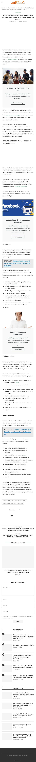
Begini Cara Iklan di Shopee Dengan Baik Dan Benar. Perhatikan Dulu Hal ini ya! (23, 636)
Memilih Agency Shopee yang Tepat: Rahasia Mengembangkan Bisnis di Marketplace (22, 735)
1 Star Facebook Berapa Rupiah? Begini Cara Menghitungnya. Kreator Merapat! (23, 657)
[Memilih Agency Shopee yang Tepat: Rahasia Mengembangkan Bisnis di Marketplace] (7, 736)
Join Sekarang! (18, 237)
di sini (15, 284)
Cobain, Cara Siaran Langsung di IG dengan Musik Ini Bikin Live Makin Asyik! (23, 705)
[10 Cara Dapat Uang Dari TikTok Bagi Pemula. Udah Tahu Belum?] (7, 668)
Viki (15, 21)
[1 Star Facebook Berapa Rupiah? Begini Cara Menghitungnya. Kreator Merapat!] (7, 657)
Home (3, 8)
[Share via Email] (27, 510)
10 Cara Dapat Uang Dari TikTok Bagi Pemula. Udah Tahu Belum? (23, 666)
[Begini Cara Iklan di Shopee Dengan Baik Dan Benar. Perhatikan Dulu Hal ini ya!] (7, 637)
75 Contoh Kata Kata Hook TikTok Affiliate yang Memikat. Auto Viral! (23, 676)
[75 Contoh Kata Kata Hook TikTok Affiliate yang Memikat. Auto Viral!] (7, 678)
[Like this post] (20, 510)
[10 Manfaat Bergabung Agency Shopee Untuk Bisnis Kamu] (7, 726)
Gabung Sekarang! (18, 103)
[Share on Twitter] (23, 510)
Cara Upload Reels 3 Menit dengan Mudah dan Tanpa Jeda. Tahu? (23, 714)
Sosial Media (11, 8)
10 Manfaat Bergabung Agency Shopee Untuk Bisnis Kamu (22, 724)
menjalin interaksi (12, 59)
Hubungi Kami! (18, 349)
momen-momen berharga (12, 115)
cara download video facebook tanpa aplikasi (14, 500)
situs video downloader (21, 186)
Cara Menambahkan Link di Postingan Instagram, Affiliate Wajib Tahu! (23, 694)
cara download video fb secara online (13, 503)
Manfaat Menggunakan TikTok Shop (23, 645)
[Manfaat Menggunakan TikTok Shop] (7, 647)
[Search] (34, 2)
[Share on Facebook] (22, 510)
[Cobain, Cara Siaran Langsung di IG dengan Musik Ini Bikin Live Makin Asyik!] (7, 706)
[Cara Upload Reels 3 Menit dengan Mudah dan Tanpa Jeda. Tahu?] (7, 716)
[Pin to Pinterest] (25, 510)
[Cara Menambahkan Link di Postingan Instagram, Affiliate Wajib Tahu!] (18, 557)
